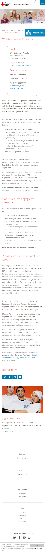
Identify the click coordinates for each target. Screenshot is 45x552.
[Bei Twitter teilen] (4, 377)
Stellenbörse (22, 474)
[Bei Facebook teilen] (9, 377)
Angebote (22, 493)
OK (37, 545)
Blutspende (22, 477)
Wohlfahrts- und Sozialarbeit (11, 32)
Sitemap (22, 515)
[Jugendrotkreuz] (22, 399)
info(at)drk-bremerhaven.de (20, 65)
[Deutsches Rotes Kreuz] (7, 4)
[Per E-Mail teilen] (20, 377)
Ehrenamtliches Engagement (15, 30)
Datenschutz (22, 518)
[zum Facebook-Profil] (14, 537)
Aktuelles (22, 496)
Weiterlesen (9, 431)
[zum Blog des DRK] (29, 537)
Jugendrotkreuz (11, 418)
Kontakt (23, 513)
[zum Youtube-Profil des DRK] (24, 537)
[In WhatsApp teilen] (14, 377)
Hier (4, 188)
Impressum (22, 521)
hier (36, 352)
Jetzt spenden (22, 458)
